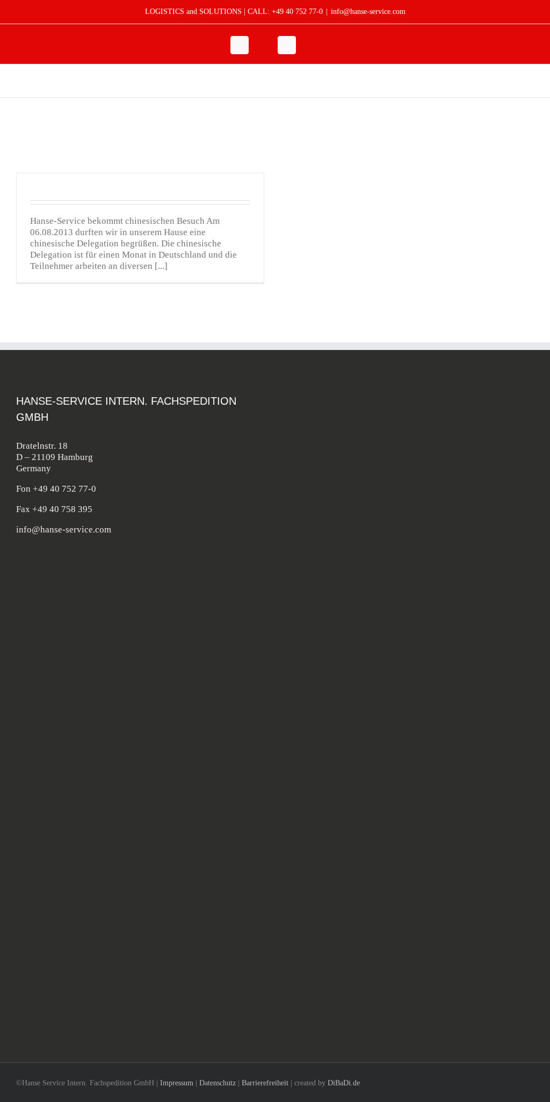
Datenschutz (217, 1083)
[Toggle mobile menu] (529, 80)
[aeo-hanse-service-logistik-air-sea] (350, 804)
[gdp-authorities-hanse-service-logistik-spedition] (350, 884)
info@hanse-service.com (368, 12)
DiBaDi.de (344, 1083)
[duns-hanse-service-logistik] (350, 965)
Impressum (176, 1083)
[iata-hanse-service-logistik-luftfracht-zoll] (350, 551)
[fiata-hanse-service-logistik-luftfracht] (350, 632)
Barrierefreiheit (265, 1083)
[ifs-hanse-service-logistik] (350, 712)
